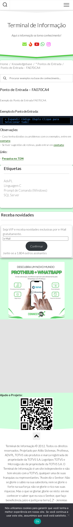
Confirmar (36, 246)
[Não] (68, 515)
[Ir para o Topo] (36, 436)
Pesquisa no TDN (13, 158)
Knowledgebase (22, 64)
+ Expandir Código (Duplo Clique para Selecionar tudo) (32, 121)
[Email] (24, 44)
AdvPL (8, 181)
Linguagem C (12, 186)
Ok (37, 521)
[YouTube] (36, 44)
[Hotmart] (30, 44)
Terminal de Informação (36, 25)
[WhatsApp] (42, 44)
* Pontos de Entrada (48, 64)
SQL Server (11, 195)
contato (5, 140)
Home (4, 64)
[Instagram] (48, 44)
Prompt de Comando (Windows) (25, 190)
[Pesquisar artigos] (5, 5)
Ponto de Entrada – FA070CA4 (20, 67)
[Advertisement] (36, 356)
